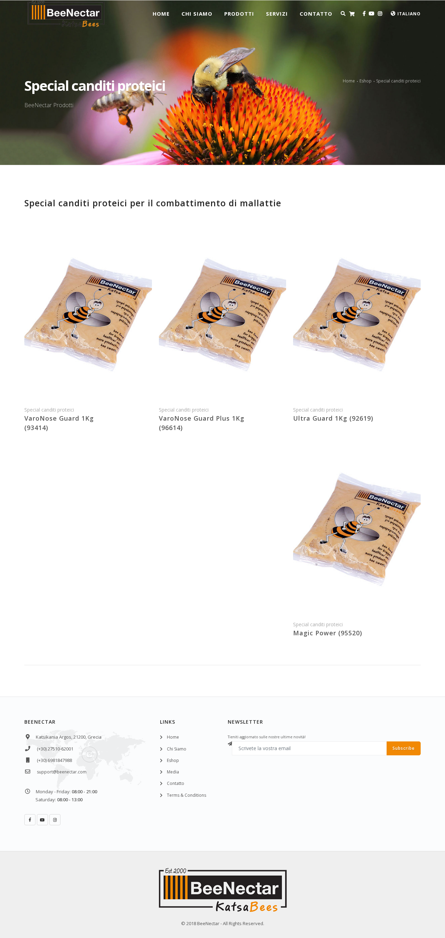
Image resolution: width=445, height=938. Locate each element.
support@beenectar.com (62, 772)
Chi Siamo (176, 749)
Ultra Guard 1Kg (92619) (333, 418)
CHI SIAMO (196, 13)
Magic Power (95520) (327, 633)
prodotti (239, 13)
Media (173, 772)
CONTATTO (316, 13)
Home (161, 13)
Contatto (175, 783)
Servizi (277, 13)
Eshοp (173, 760)
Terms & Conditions (186, 795)
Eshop (365, 81)
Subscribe (404, 748)
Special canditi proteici (398, 81)
